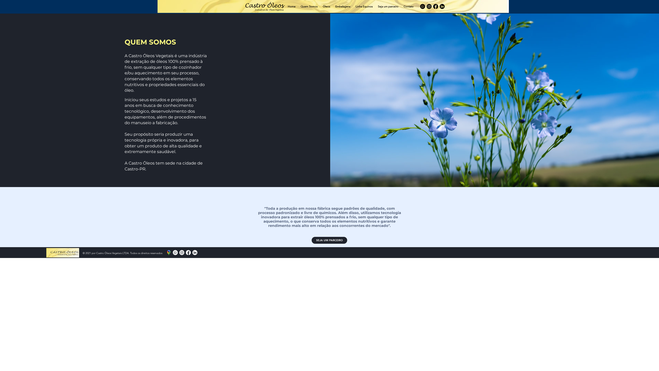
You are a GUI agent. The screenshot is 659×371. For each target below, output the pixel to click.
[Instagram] (429, 6)
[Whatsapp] (422, 6)
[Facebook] (435, 6)
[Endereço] (168, 252)
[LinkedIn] (442, 6)
